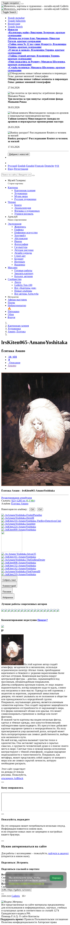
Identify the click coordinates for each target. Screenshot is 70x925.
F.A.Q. (15, 916)
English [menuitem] (22, 165)
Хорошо (56, 878)
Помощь (6, 916)
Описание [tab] (14, 362)
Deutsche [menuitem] (49, 165)
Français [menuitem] (39, 165)
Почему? (42, 620)
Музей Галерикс (17, 182)
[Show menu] (22, 3)
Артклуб (17, 218)
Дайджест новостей (18, 154)
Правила (29, 919)
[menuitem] (57, 165)
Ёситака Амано (19, 503)
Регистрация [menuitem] (21, 169)
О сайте (23, 916)
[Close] (33, 175)
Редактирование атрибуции (16, 497)
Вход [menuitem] (10, 169)
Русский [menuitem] (12, 165)
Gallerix (16, 896)
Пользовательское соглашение (51, 919)
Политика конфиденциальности (19, 922)
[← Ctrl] (18, 529)
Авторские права (47, 922)
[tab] (12, 356)
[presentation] (38, 368)
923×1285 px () (23, 500)
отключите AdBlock (12, 778)
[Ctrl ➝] (18, 554)
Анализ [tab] (12, 365)
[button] (16, 18)
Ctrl (32, 509)
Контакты (33, 916)
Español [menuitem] (30, 165)
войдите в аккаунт (58, 853)
